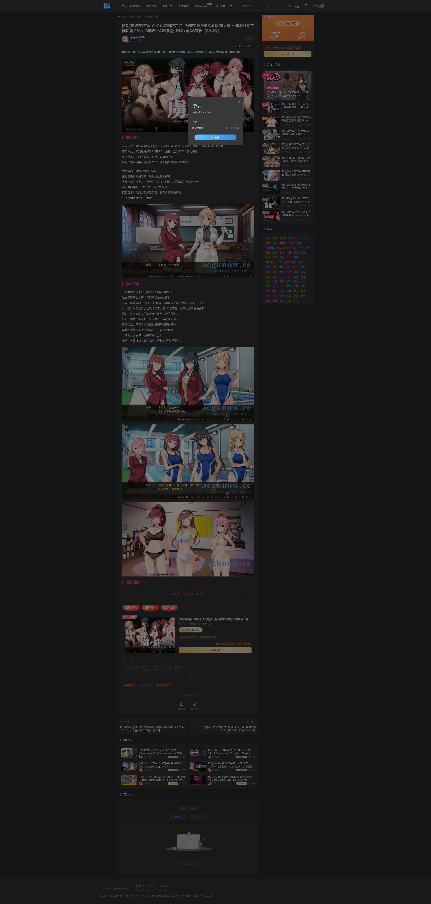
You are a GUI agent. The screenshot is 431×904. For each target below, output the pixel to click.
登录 (216, 137)
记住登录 (199, 127)
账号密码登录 (232, 127)
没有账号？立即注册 (202, 112)
